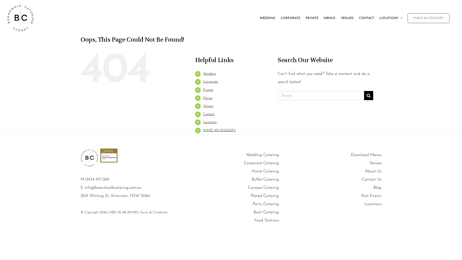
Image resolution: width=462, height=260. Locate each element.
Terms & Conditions (154, 212)
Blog (377, 188)
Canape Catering (263, 188)
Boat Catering (266, 212)
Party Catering (266, 204)
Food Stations (266, 220)
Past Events (371, 196)
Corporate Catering (261, 163)
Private (208, 90)
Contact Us (371, 179)
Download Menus (366, 155)
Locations (210, 122)
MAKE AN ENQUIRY (219, 130)
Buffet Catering (265, 179)
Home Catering (265, 171)
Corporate (210, 82)
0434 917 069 (97, 179)
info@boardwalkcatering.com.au (112, 188)
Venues (208, 106)
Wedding (209, 74)
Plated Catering (265, 196)
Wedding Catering (262, 155)
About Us (373, 171)
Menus (207, 98)
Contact (209, 114)
